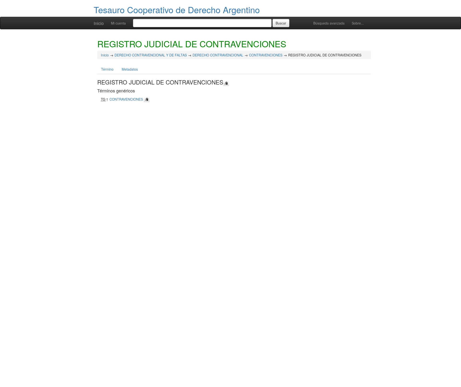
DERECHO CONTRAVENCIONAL (218, 55)
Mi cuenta (118, 23)
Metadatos (130, 69)
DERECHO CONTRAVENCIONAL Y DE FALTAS (151, 55)
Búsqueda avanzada (329, 23)
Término (107, 69)
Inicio (99, 23)
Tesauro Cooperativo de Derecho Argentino (177, 9)
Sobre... (358, 23)
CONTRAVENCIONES (265, 55)
